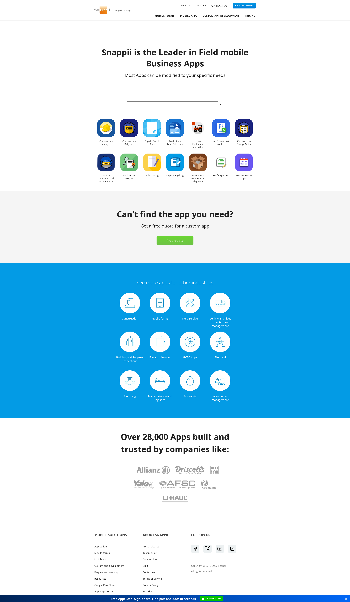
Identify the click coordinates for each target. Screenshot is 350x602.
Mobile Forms (165, 15)
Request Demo (244, 5)
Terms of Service (152, 578)
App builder (101, 546)
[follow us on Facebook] (195, 549)
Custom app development (221, 15)
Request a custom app (107, 572)
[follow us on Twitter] (207, 549)
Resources (100, 578)
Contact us (149, 572)
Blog (145, 565)
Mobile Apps (188, 15)
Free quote (175, 240)
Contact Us (219, 5)
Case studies (150, 559)
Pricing (250, 15)
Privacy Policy (150, 585)
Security (147, 591)
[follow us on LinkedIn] (232, 549)
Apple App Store (103, 591)
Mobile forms (102, 553)
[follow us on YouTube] (220, 549)
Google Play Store (104, 585)
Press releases (151, 546)
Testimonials (150, 553)
